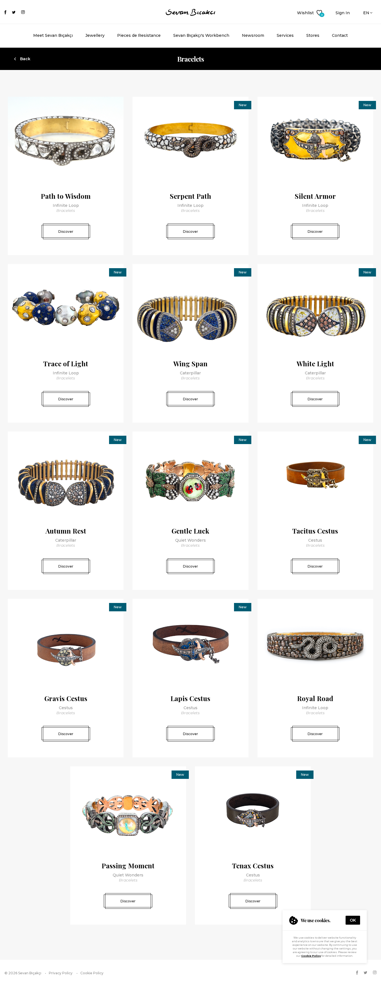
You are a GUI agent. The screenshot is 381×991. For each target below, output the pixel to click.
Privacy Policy (61, 973)
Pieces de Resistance (139, 35)
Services (285, 35)
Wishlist (309, 13)
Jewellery (95, 35)
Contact (340, 35)
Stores (312, 35)
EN (366, 12)
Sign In (343, 12)
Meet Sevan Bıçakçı (53, 35)
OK (353, 920)
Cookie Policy (311, 955)
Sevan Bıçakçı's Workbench (201, 35)
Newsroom (253, 35)
